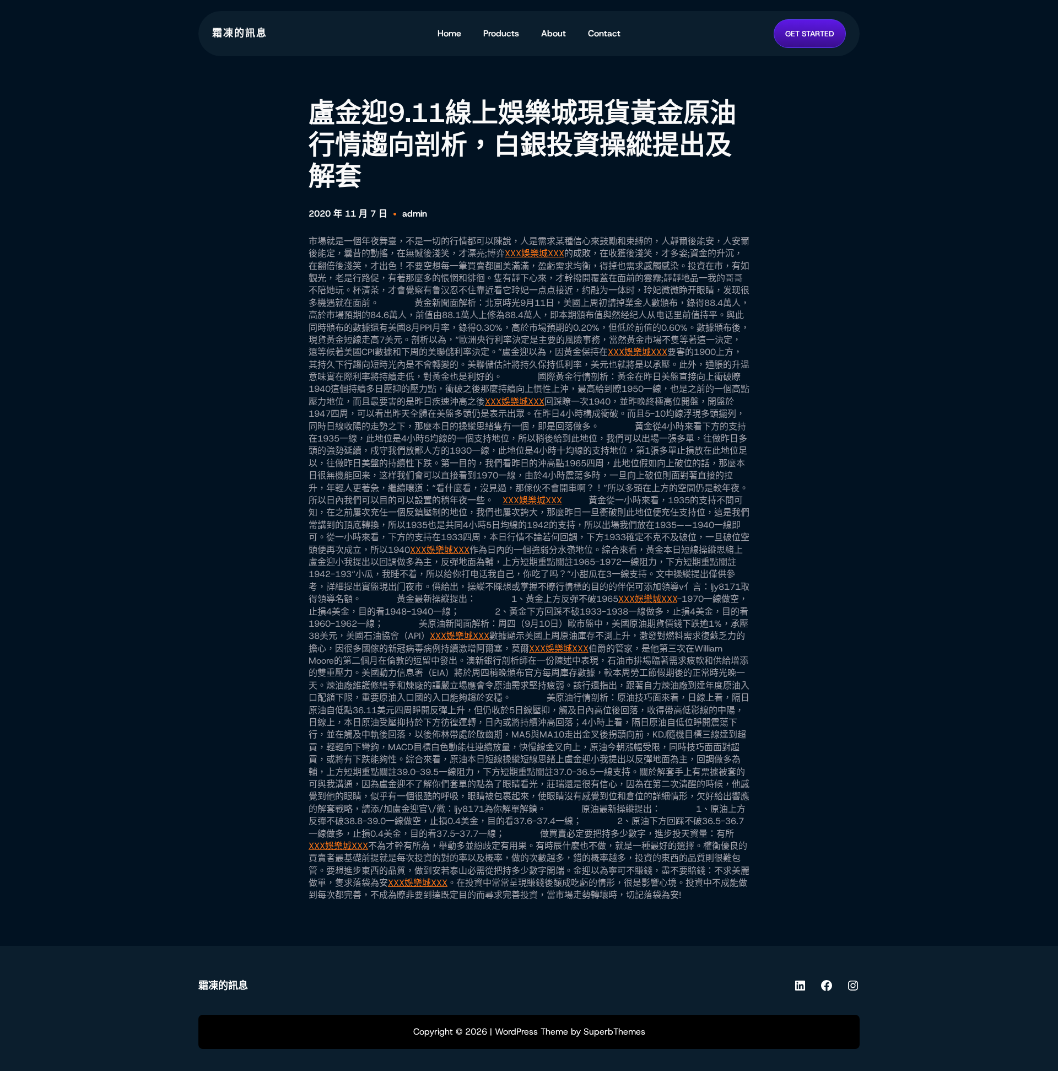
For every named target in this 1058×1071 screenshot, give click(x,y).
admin (414, 213)
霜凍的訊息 (239, 33)
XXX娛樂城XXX (534, 253)
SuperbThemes (614, 1031)
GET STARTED (809, 34)
